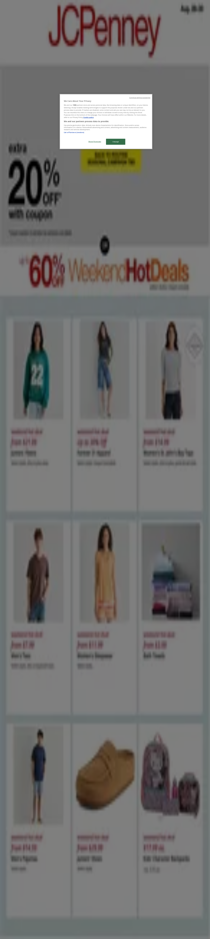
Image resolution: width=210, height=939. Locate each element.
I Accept (115, 142)
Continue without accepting (139, 98)
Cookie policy (88, 117)
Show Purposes (94, 141)
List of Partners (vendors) (74, 132)
